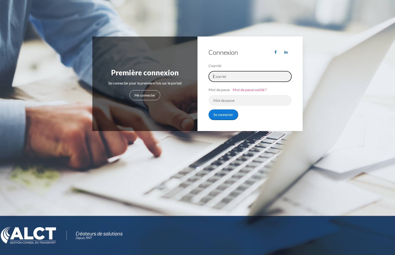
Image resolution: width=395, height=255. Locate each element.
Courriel (214, 65)
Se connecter (223, 115)
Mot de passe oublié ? (250, 89)
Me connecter (144, 95)
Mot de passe (219, 89)
